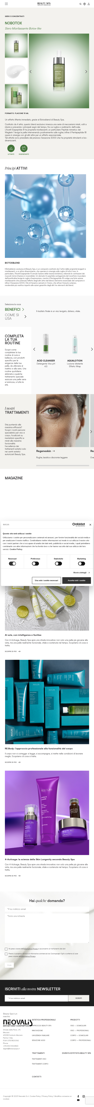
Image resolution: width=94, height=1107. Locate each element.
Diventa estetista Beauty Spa (76, 1053)
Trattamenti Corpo (40, 1064)
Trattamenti (38, 1053)
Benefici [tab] (12, 309)
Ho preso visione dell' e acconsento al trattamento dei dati (37, 949)
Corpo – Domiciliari (79, 1035)
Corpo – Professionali (80, 1040)
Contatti (36, 1076)
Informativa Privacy (31, 949)
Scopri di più (11, 651)
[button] (86, 71)
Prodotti (75, 1020)
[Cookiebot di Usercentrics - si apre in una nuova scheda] (74, 525)
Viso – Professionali (79, 1030)
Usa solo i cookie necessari (46, 580)
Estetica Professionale (44, 1020)
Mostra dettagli (80, 573)
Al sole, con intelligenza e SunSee (23, 635)
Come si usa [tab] (12, 316)
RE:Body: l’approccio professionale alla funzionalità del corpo (39, 748)
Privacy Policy (47, 1096)
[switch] (35, 564)
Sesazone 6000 (38, 1040)
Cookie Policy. (16, 549)
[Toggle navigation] (6, 3)
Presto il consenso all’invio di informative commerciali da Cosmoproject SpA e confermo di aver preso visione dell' (43, 955)
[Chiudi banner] (90, 525)
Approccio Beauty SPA (41, 1026)
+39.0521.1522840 (10, 1046)
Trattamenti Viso (39, 1059)
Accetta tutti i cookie (76, 580)
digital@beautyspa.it (11, 1049)
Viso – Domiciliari (78, 1026)
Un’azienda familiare (40, 1035)
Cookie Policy (35, 1096)
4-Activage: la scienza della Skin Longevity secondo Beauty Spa (40, 859)
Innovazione (37, 1030)
